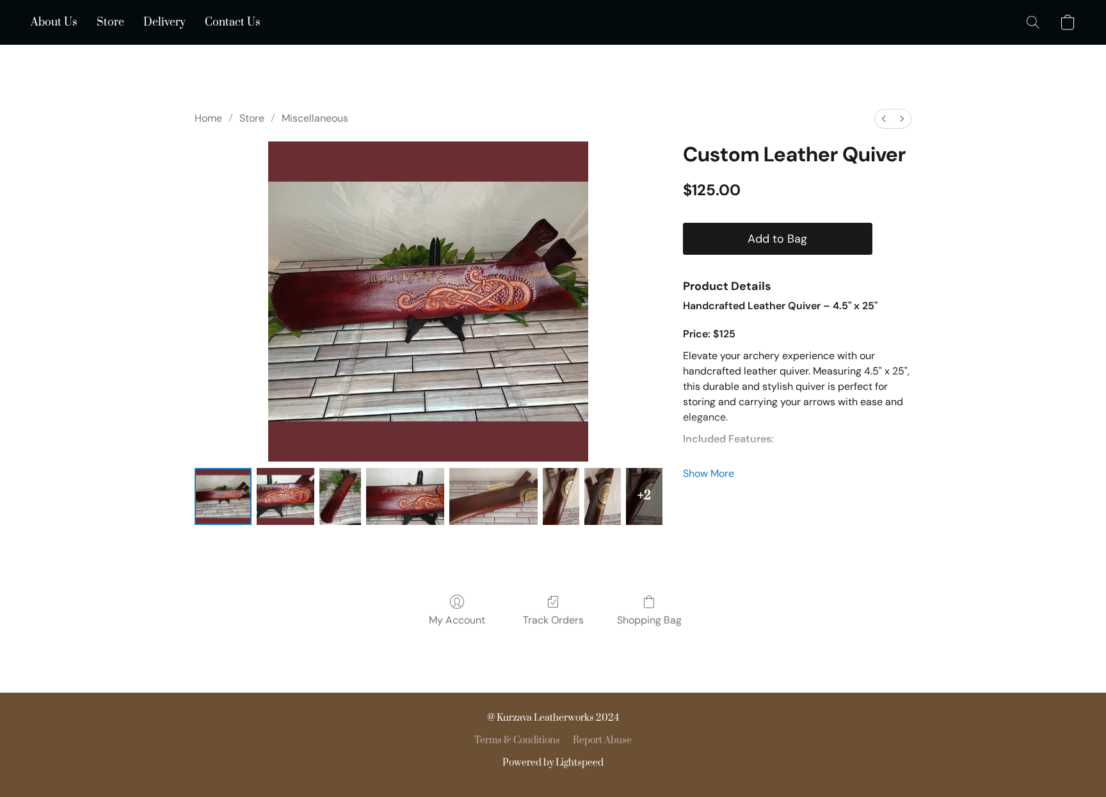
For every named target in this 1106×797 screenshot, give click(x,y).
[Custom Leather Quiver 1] (285, 496)
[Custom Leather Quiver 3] (405, 496)
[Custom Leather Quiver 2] (340, 496)
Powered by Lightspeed (553, 763)
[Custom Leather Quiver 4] (493, 496)
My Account (457, 620)
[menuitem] (884, 118)
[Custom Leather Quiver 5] (561, 496)
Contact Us (232, 22)
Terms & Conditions (517, 740)
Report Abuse (602, 740)
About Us (54, 22)
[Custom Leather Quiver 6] (602, 496)
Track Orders (553, 620)
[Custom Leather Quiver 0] (223, 496)
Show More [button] (708, 473)
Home (208, 118)
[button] (1033, 22)
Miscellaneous (315, 118)
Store (110, 22)
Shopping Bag (649, 620)
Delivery (164, 22)
